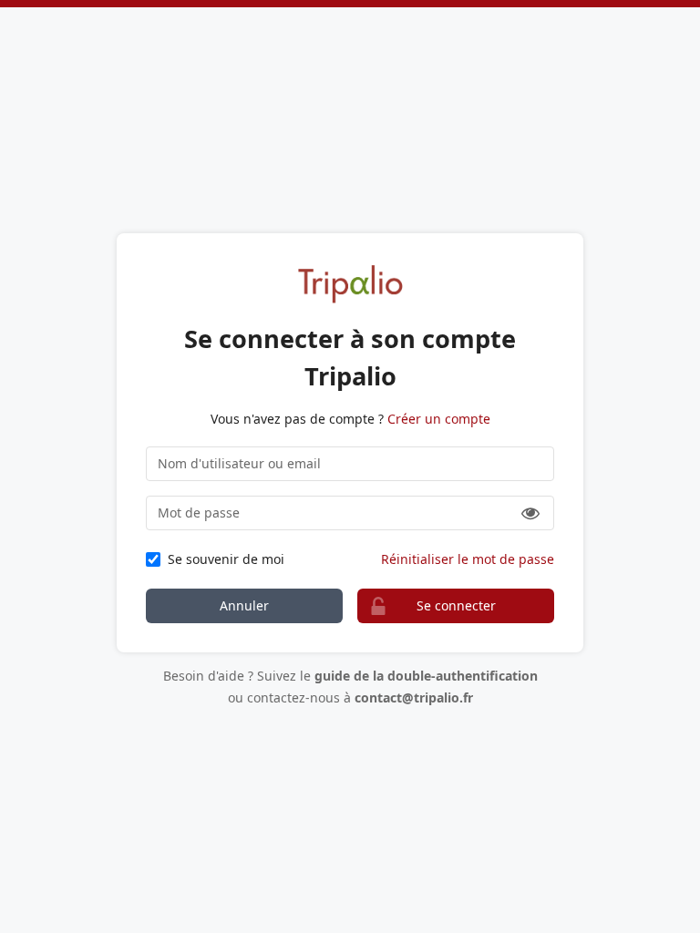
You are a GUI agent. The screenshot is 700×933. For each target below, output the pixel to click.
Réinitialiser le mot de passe (467, 559)
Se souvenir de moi (226, 559)
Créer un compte (438, 418)
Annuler (244, 605)
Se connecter (456, 605)
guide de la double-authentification (426, 675)
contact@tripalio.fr (414, 697)
